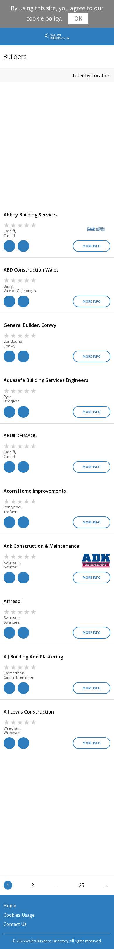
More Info (92, 246)
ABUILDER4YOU (20, 435)
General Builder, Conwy (30, 325)
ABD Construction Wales (31, 270)
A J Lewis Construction (29, 712)
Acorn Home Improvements (35, 491)
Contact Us (15, 924)
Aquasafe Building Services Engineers (46, 380)
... (57, 885)
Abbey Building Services (31, 214)
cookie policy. (44, 18)
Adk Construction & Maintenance (41, 546)
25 (81, 885)
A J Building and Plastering (33, 656)
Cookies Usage (19, 915)
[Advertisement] (57, 142)
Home (10, 906)
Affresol (13, 601)
